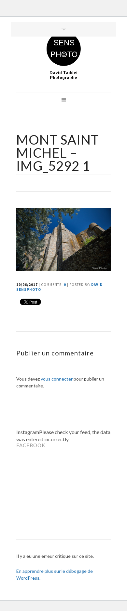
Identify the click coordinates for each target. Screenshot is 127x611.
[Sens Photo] (64, 56)
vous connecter (57, 379)
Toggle (63, 29)
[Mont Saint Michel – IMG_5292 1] (63, 269)
